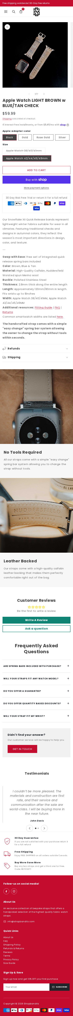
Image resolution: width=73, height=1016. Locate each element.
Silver (62, 137)
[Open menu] (6, 12)
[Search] (13, 12)
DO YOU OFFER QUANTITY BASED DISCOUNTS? (36, 703)
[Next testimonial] (44, 828)
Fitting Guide (43, 307)
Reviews (7, 952)
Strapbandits (31, 1003)
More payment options (36, 187)
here (60, 316)
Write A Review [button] (36, 620)
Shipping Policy (12, 944)
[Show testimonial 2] (38, 828)
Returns (8, 312)
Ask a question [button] (36, 629)
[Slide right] (44, 94)
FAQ (57, 307)
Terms (6, 955)
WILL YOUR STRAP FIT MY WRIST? (36, 716)
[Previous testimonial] (29, 828)
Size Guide (9, 963)
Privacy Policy (11, 959)
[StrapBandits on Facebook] (6, 891)
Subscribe (61, 986)
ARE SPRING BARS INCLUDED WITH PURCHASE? (36, 666)
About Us (8, 937)
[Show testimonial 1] (35, 828)
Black (9, 137)
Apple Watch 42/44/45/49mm (27, 158)
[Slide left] (29, 94)
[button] (20, 12)
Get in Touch (22, 749)
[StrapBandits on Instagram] (14, 891)
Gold (25, 137)
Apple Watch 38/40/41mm (25, 151)
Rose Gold (43, 137)
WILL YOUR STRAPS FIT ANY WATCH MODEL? (36, 678)
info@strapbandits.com (21, 921)
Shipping (7, 118)
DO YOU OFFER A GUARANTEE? (36, 691)
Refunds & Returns (13, 948)
